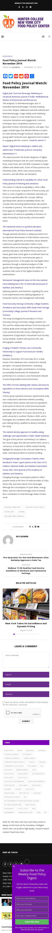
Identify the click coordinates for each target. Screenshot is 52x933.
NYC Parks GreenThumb (12, 805)
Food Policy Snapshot (36, 781)
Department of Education (14, 766)
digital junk (9, 512)
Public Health (30, 805)
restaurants (8, 809)
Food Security (9, 785)
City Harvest (27, 754)
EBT (42, 766)
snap (33, 809)
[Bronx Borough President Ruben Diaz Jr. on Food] (7, 902)
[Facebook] (19, 7)
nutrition (37, 793)
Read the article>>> (37, 140)
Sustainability (9, 812)
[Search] (49, 36)
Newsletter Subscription (26, 3)
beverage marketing (12, 507)
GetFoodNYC (36, 785)
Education (8, 770)
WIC (45, 812)
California (41, 750)
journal (22, 512)
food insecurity (38, 774)
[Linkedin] (30, 7)
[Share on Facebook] (30, 526)
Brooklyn (30, 750)
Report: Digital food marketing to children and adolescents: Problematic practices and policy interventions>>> (22, 150)
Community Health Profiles (14, 762)
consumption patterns (34, 507)
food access (9, 774)
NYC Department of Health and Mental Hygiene (21, 801)
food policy (22, 778)
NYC (25, 797)
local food (29, 789)
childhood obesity (11, 754)
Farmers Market (22, 770)
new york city (24, 793)
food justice (9, 778)
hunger (18, 789)
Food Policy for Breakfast (14, 781)
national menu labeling (14, 516)
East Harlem (32, 766)
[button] (5, 611)
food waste (23, 785)
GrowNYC (7, 789)
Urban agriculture (25, 812)
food (34, 770)
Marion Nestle (9, 793)
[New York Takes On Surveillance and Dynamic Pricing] (26, 604)
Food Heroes (23, 774)
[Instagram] (26, 7)
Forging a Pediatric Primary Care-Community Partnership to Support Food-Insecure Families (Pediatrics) (23, 352)
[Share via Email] (38, 526)
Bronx (19, 750)
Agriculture (8, 750)
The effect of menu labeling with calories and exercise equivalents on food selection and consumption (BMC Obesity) (26, 389)
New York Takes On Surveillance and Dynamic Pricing (26, 625)
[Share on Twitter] (33, 526)
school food (22, 809)
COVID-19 (32, 762)
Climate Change (29, 758)
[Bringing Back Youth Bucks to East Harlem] (7, 915)
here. (22, 832)
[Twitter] (23, 7)
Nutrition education (12, 797)
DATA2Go (42, 762)
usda (38, 812)
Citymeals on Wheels (11, 758)
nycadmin (16, 67)
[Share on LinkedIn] (35, 526)
